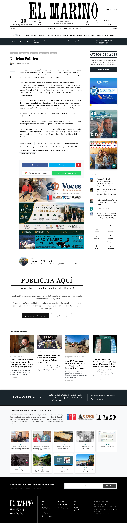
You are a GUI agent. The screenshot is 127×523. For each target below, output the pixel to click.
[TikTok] (17, 513)
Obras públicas (76, 356)
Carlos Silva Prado (55, 143)
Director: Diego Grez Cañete (101, 504)
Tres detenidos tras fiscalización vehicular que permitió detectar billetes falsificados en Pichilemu (104, 363)
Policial (47, 351)
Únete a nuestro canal (68, 173)
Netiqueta (77, 505)
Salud (67, 357)
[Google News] (21, 513)
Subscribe (109, 486)
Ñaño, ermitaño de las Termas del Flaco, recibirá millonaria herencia (107, 202)
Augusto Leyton (41, 143)
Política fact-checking (46, 509)
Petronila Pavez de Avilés (27, 153)
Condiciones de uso (63, 509)
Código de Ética (63, 505)
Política (53, 53)
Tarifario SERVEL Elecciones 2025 (47, 515)
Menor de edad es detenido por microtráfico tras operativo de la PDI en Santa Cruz (49, 358)
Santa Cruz (53, 351)
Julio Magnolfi (72, 147)
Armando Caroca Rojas (26, 143)
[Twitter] (111, 9)
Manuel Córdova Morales (40, 150)
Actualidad (14, 53)
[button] (10, 35)
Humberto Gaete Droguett (28, 147)
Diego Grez (34, 261)
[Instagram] (115, 9)
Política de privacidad (77, 509)
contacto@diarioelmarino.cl (36, 316)
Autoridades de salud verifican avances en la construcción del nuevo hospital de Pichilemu (75, 364)
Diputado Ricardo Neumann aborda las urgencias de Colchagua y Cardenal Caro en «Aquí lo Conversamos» (21, 363)
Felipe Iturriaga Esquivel (71, 143)
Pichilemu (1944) (44, 53)
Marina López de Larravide (59, 150)
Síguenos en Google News (37, 173)
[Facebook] (107, 9)
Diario (44, 502)
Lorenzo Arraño (24, 150)
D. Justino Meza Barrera (105, 208)
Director (77, 502)
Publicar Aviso (103, 69)
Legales (44, 505)
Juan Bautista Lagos (59, 147)
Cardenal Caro (24, 53)
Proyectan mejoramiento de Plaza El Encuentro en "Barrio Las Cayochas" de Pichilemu (107, 215)
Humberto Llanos (45, 147)
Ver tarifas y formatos (61, 316)
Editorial (61, 502)
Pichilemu (34, 53)
